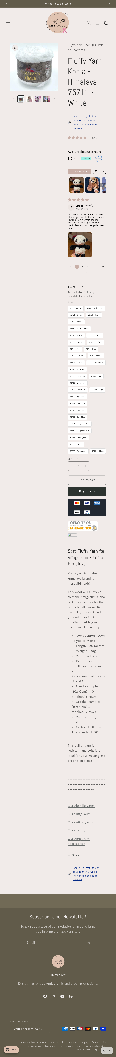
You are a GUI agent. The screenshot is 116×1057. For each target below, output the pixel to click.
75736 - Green (76, 443)
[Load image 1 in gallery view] (21, 99)
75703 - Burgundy (77, 375)
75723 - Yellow (76, 334)
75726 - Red (96, 375)
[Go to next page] (87, 272)
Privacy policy (34, 1046)
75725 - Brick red (77, 368)
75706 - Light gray (78, 382)
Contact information (95, 1046)
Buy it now (87, 491)
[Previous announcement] (6, 3)
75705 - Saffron (96, 341)
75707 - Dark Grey (78, 389)
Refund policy (99, 1042)
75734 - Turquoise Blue (79, 423)
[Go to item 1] (76, 185)
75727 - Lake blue (77, 409)
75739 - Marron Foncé (79, 328)
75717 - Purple (96, 355)
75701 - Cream (76, 314)
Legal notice (100, 1049)
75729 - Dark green (78, 450)
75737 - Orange (77, 341)
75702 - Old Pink (77, 355)
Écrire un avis (80, 171)
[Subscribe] (89, 942)
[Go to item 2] (92, 185)
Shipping (89, 292)
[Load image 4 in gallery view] (46, 99)
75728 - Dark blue (77, 416)
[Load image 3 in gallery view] (38, 99)
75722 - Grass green (78, 437)
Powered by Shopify (77, 1042)
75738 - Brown (76, 321)
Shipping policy (74, 1046)
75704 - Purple (76, 362)
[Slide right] (54, 99)
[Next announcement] (109, 3)
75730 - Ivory (94, 314)
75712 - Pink (75, 348)
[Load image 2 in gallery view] (29, 99)
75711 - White (76, 307)
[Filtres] (96, 171)
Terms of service (53, 1046)
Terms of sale (83, 1049)
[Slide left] (13, 99)
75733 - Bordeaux (96, 362)
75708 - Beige (97, 389)
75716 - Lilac (91, 348)
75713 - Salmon (95, 334)
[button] (8, 22)
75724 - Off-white (95, 307)
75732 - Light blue (77, 402)
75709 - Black (98, 450)
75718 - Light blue (77, 396)
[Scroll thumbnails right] (102, 185)
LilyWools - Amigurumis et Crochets (48, 1042)
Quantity (73, 458)
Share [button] (76, 855)
